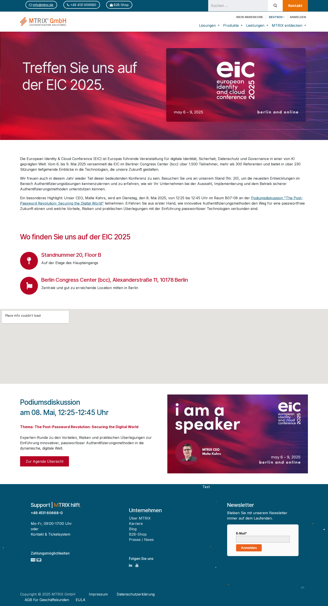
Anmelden (298, 17)
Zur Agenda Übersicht (44, 461)
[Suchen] (275, 5)
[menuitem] (209, 25)
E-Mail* (241, 533)
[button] (302, 587)
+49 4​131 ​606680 (82, 5)
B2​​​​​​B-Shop (121, 5)
